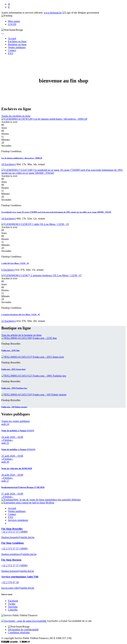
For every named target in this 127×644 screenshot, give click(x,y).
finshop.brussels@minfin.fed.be (17, 537)
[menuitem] (12, 38)
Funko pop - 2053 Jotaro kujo (13, 369)
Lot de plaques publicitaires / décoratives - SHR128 (21, 158)
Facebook (13, 600)
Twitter (11, 603)
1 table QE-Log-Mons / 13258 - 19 (15, 263)
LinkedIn (13, 609)
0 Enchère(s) (8, 269)
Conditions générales (19, 632)
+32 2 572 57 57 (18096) (14, 565)
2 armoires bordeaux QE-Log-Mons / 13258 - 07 (20, 314)
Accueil (12, 508)
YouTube (13, 606)
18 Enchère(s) (8, 164)
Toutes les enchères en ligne (15, 116)
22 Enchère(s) (8, 321)
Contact (12, 514)
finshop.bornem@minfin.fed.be (17, 571)
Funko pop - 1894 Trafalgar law (14, 388)
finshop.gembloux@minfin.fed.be (19, 554)
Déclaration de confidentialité (23, 629)
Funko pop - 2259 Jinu (10, 350)
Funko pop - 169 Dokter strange (14, 407)
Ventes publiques (17, 511)
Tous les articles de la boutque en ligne (21, 335)
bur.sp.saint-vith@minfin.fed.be (17, 587)
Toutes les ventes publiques (15, 421)
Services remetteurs (18, 520)
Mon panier (14, 21)
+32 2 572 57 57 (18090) (14, 548)
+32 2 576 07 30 (10, 582)
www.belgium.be (53, 12)
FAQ (10, 517)
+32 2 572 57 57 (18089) (14, 531)
